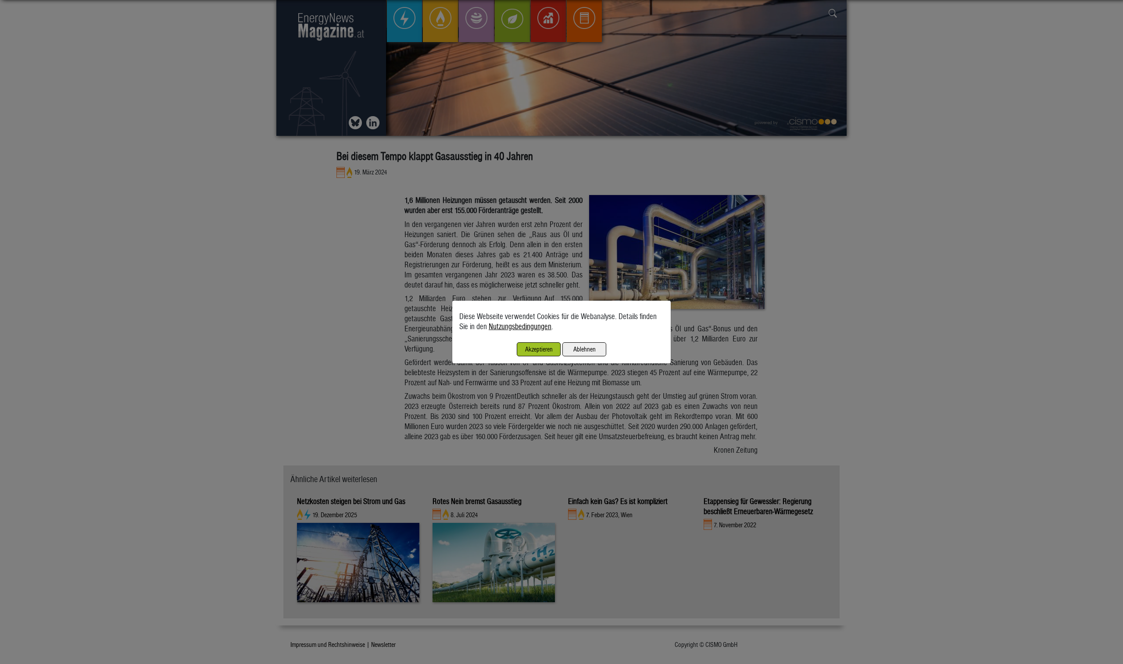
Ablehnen (584, 349)
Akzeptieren (539, 349)
